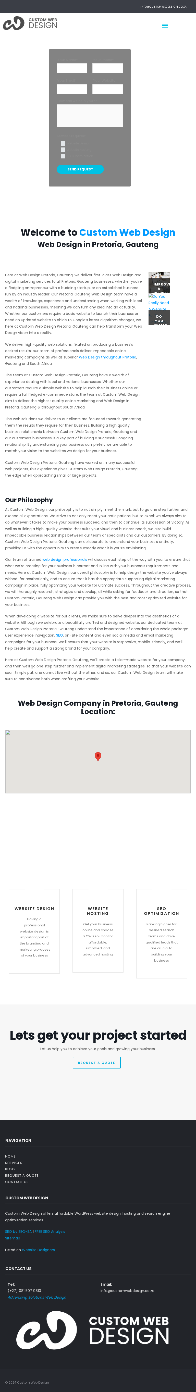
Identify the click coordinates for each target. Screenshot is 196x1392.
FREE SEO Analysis (50, 1231)
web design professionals (64, 559)
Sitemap (12, 1238)
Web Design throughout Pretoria (107, 357)
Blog (10, 1169)
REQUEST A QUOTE (96, 1063)
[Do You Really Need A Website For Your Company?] (159, 309)
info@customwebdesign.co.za (163, 7)
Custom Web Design (127, 232)
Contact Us (17, 1182)
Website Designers (38, 1249)
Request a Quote (22, 1175)
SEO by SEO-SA (18, 1231)
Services (13, 1163)
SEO (59, 635)
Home (10, 1156)
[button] (98, 757)
